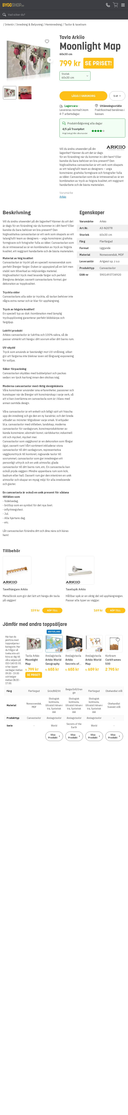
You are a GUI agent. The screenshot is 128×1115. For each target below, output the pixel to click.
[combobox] (75, 76)
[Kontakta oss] (108, 5)
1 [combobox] (116, 95)
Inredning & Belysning (29, 24)
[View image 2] (25, 92)
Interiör (9, 24)
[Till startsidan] (13, 4)
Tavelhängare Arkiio (15, 589)
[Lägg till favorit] (47, 41)
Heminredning (53, 24)
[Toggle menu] (123, 5)
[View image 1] (9, 92)
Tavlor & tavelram (75, 24)
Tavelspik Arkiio (76, 589)
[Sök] (4, 14)
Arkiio (63, 196)
